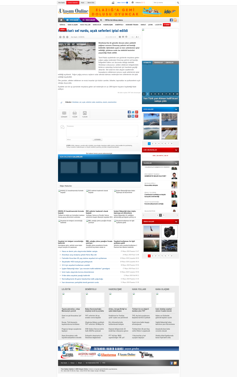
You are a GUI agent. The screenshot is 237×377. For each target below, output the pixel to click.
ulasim (105, 102)
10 (177, 94)
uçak (83, 102)
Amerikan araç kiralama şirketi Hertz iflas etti (79, 255)
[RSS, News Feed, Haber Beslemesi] (175, 19)
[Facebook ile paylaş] (171, 19)
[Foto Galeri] (73, 20)
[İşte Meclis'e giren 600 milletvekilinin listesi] (169, 133)
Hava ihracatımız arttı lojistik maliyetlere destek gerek (71, 337)
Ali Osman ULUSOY (151, 198)
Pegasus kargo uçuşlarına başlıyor (71, 330)
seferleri (88, 102)
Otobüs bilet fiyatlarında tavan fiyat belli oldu (164, 337)
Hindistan (75, 102)
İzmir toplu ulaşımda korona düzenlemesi (78, 272)
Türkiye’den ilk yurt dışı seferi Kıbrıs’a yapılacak (141, 330)
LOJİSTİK (66, 289)
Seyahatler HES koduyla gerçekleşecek (77, 262)
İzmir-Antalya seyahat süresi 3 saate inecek (164, 310)
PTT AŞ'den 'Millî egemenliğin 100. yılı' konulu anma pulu (117, 337)
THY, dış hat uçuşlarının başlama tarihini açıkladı (141, 317)
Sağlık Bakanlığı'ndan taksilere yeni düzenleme (165, 323)
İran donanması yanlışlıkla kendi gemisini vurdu (80, 282)
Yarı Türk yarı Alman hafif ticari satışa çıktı (160, 99)
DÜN (154, 155)
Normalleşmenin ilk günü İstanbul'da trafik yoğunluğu (82, 279)
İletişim (80, 363)
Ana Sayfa (61, 2)
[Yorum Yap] (120, 37)
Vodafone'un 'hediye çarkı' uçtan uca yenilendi (118, 317)
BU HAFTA (160, 155)
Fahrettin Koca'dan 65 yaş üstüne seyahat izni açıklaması (84, 258)
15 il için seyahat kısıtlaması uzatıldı (76, 265)
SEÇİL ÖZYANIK (150, 207)
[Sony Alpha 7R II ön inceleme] (169, 231)
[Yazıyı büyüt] (137, 37)
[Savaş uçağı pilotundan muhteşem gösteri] (151, 231)
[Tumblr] (129, 116)
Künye (72, 363)
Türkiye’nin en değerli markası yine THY (140, 310)
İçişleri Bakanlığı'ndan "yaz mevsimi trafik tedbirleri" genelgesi (86, 269)
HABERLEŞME (115, 289)
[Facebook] (60, 37)
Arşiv (82, 2)
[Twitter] (64, 37)
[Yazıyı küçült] (131, 37)
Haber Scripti (94, 371)
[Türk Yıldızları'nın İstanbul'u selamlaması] (151, 119)
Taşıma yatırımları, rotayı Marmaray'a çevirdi (71, 310)
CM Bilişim (102, 371)
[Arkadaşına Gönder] (123, 37)
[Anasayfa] (61, 20)
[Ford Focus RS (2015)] (169, 245)
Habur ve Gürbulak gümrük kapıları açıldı (164, 317)
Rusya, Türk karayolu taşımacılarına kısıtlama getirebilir (70, 323)
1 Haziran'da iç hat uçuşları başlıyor (139, 337)
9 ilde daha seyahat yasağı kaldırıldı (76, 275)
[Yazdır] (126, 37)
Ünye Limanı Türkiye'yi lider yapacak (119, 20)
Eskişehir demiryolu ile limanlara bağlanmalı (93, 337)
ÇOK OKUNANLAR (150, 150)
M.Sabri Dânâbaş (152, 179)
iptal (93, 102)
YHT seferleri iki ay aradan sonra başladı (93, 317)
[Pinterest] (136, 116)
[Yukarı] (85, 114)
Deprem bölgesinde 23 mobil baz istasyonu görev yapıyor (118, 330)
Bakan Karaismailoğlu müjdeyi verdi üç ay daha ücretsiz (94, 310)
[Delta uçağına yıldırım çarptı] (151, 245)
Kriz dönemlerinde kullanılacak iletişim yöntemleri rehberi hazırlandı (116, 323)
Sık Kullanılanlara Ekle (92, 363)
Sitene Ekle (91, 2)
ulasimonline (112, 102)
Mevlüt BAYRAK (154, 170)
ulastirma (99, 102)
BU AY (166, 155)
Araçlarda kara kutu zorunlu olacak (163, 330)
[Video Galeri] (89, 20)
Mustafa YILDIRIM (157, 188)
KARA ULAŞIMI (162, 289)
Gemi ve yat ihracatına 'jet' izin (71, 317)
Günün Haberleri (73, 2)
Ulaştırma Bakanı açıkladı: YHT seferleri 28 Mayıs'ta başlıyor (94, 323)
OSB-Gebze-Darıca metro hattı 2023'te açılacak (94, 330)
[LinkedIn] (132, 116)
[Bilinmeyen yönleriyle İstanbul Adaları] (151, 133)
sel (80, 102)
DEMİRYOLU (90, 289)
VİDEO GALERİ (148, 221)
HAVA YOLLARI (139, 289)
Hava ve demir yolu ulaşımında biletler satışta (79, 251)
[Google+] (67, 37)
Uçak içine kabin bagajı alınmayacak (140, 323)
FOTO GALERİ (148, 109)
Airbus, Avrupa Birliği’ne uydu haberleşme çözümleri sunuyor (118, 310)
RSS (103, 363)
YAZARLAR (147, 163)
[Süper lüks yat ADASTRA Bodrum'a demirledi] (169, 119)
